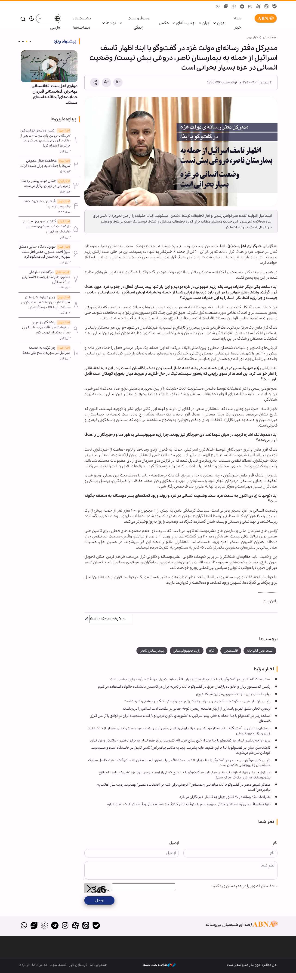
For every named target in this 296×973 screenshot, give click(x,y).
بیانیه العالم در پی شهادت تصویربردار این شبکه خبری (233, 694)
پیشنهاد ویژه (65, 41)
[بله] (96, 926)
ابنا (265, 18)
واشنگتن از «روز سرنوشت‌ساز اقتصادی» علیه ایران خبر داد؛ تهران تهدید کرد (46, 327)
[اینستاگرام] (65, 926)
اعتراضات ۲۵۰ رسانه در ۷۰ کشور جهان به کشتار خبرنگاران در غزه (225, 797)
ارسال (99, 900)
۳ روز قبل (65, 151)
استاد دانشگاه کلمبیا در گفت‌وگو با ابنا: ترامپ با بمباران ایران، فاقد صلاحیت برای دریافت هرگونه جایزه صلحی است (190, 679)
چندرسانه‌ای (185, 23)
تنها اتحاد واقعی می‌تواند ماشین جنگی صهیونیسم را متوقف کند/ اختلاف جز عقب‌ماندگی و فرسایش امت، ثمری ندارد (189, 804)
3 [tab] (23, 41)
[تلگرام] (54, 926)
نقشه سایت (58, 965)
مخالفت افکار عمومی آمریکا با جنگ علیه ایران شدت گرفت (45, 163)
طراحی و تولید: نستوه (154, 965)
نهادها (111, 23)
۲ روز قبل (65, 171)
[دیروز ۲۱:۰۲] (49, 66)
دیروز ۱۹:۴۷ (64, 212)
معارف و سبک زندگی (138, 23)
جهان (221, 23)
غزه (212, 650)
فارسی (55, 28)
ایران (206, 23)
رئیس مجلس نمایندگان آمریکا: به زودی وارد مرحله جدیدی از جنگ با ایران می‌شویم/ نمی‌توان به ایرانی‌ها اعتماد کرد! (45, 138)
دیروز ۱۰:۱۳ (65, 288)
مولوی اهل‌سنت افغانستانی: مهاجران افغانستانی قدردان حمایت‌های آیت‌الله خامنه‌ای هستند (54, 94)
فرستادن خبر (78, 965)
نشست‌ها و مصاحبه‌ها (81, 23)
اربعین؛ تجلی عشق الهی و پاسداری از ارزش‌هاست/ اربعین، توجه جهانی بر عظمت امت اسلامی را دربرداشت (197, 708)
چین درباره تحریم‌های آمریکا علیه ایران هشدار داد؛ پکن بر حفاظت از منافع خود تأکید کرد (46, 302)
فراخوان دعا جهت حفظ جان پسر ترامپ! (47, 204)
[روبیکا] (44, 926)
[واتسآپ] (23, 926)
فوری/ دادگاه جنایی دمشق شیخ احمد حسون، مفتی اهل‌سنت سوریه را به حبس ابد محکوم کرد (44, 251)
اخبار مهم (252, 37)
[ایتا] (86, 926)
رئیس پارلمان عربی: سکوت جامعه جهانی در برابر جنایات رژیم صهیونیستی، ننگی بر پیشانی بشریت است (197, 701)
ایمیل (174, 842)
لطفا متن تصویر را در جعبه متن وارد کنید (245, 886)
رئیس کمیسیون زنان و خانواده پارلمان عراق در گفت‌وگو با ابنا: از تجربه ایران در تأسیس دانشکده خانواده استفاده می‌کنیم (184, 686)
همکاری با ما (98, 965)
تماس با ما (39, 965)
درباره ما (23, 965)
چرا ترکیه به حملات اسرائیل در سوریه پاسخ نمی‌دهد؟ (47, 350)
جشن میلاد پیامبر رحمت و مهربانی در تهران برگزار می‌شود (46, 183)
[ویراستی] (34, 926)
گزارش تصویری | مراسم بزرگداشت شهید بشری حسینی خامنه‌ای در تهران (47, 226)
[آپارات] (75, 926)
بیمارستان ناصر (152, 650)
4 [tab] (19, 41)
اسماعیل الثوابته (260, 650)
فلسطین (231, 650)
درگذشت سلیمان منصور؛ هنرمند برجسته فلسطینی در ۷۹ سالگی (46, 277)
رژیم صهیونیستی (186, 650)
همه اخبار (238, 23)
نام (275, 842)
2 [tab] (26, 41)
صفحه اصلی (270, 37)
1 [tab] (30, 41)
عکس (164, 23)
